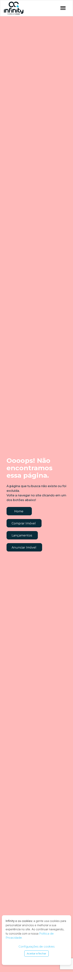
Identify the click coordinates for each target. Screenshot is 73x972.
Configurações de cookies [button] (36, 946)
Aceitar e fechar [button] (36, 953)
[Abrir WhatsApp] (63, 962)
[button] (63, 8)
